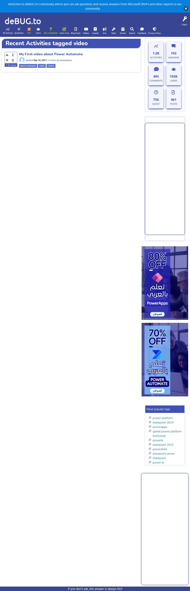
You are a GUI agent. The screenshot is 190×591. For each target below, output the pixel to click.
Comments (156, 80)
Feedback (142, 33)
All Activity (8, 33)
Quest (156, 103)
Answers (173, 57)
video (41, 66)
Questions (19, 33)
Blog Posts (76, 33)
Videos (86, 33)
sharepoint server (164, 454)
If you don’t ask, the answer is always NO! (95, 588)
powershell (160, 449)
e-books (95, 33)
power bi (158, 462)
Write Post (64, 33)
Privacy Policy (154, 33)
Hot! (29, 33)
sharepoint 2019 (163, 422)
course (51, 66)
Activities (156, 57)
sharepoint (159, 458)
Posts (173, 103)
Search (132, 33)
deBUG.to (23, 21)
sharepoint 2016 (163, 445)
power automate (28, 66)
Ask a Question (51, 33)
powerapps (160, 427)
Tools (113, 33)
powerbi (158, 440)
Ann (104, 33)
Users (38, 33)
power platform (163, 418)
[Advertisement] (164, 178)
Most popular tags (158, 409)
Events (123, 33)
